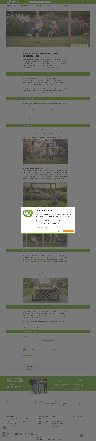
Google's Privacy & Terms (42, 227)
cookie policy (61, 223)
